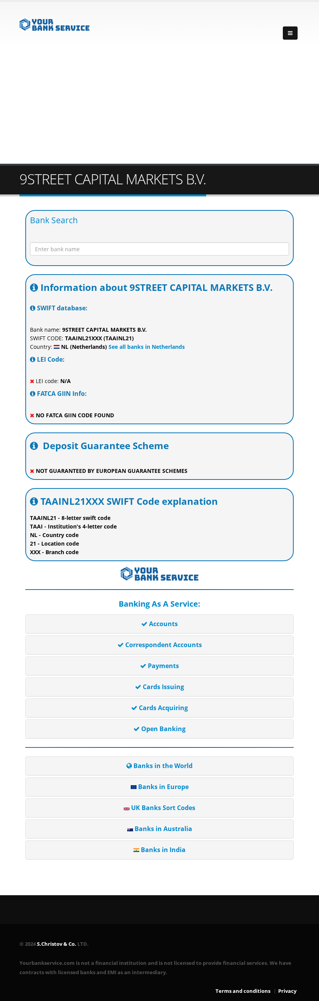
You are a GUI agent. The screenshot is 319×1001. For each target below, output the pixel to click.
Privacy (287, 991)
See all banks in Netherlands (146, 346)
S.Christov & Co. (56, 944)
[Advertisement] (159, 105)
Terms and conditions (243, 991)
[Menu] (290, 33)
